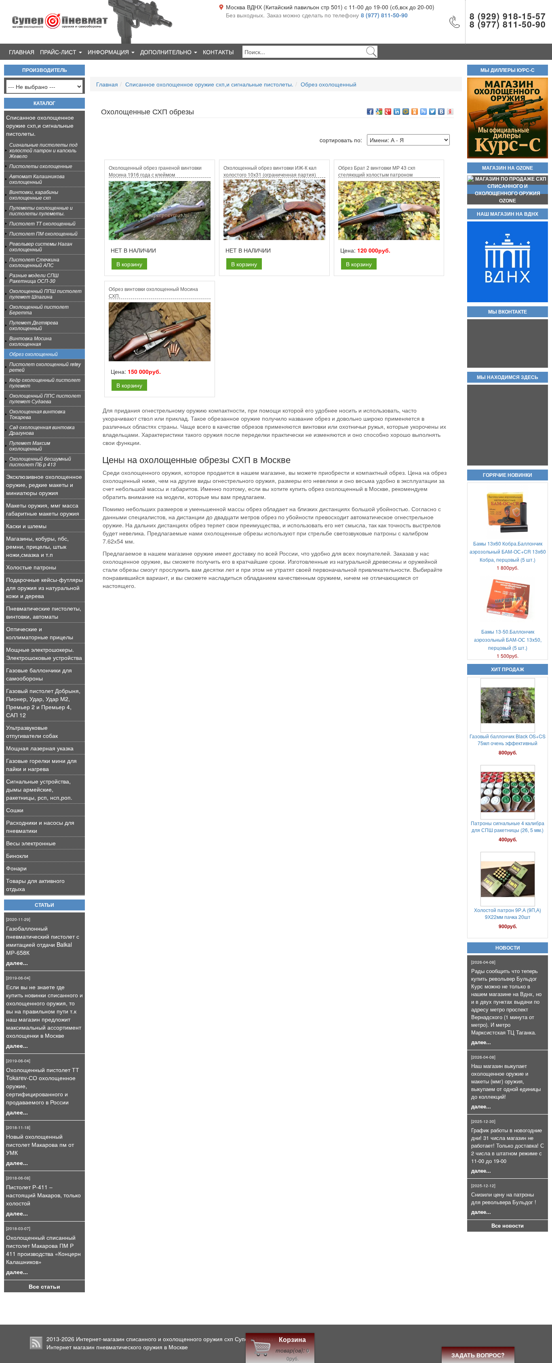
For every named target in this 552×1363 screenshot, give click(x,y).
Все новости (507, 1225)
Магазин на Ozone (507, 168)
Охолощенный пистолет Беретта (39, 309)
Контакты (218, 52)
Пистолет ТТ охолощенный (42, 223)
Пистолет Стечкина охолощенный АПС (34, 262)
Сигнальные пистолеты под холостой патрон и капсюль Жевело (43, 150)
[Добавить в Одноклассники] (414, 111)
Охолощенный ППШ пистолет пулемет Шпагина (45, 293)
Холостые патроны (31, 567)
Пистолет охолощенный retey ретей (45, 366)
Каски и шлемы (26, 526)
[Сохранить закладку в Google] (379, 111)
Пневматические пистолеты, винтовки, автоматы (43, 612)
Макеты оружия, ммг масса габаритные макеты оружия (42, 509)
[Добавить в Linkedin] (397, 111)
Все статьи (44, 1286)
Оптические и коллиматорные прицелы (39, 633)
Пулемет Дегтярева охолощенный (33, 325)
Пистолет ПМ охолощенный (43, 233)
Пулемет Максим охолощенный (29, 445)
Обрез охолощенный (33, 353)
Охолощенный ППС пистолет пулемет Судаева (45, 398)
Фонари (16, 868)
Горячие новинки (507, 475)
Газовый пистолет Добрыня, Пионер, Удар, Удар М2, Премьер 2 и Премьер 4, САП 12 (43, 703)
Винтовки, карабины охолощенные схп (33, 194)
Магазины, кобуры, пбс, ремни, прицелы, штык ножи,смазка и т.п (37, 546)
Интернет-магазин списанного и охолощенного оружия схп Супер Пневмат (176, 1339)
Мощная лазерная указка (40, 748)
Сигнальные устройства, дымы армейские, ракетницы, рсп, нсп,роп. (39, 789)
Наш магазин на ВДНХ (507, 214)
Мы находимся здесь (507, 377)
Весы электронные (31, 843)
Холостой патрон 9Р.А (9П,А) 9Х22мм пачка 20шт (507, 826)
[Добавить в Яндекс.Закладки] (450, 111)
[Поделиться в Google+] (388, 111)
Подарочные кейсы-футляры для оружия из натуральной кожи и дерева (44, 587)
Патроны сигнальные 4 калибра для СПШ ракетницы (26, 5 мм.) (507, 739)
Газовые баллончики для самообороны (39, 674)
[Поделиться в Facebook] (370, 111)
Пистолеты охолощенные (40, 165)
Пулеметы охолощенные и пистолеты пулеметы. (41, 210)
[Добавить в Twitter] (432, 111)
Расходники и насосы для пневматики (40, 826)
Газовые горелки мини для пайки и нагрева (41, 764)
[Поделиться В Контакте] (441, 111)
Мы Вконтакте (507, 312)
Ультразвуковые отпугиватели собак (32, 731)
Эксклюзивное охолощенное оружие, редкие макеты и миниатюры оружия (44, 484)
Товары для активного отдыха (35, 884)
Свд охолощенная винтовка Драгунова (42, 429)
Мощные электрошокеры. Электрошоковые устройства (44, 653)
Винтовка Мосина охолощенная (30, 341)
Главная (21, 52)
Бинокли (17, 855)
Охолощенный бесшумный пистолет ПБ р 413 (40, 461)
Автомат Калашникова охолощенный (37, 179)
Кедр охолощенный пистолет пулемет (44, 382)
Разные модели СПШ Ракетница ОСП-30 (34, 278)
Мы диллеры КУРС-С (507, 70)
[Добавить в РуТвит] (423, 111)
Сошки (14, 810)
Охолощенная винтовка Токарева (37, 414)
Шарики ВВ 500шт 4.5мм (508, 909)
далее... (17, 963)
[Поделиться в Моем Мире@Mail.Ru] (405, 111)
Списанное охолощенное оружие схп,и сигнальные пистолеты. (40, 125)
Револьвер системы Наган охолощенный (40, 246)
